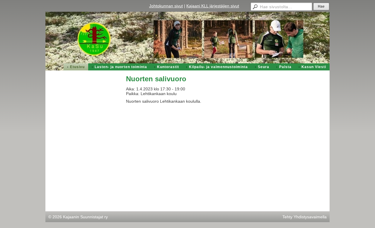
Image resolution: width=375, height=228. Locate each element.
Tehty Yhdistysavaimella (304, 217)
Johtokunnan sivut (166, 6)
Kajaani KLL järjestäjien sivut (212, 6)
